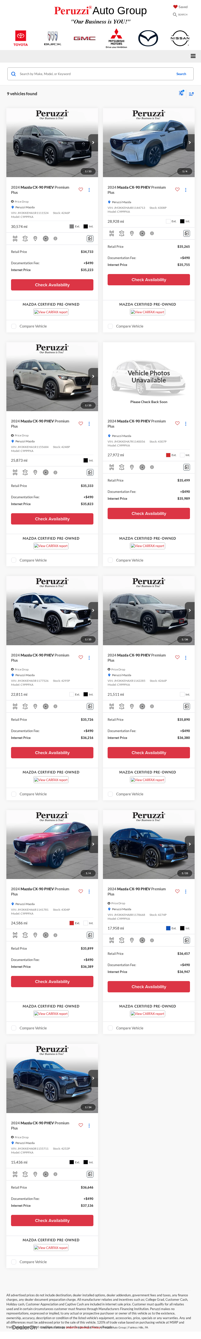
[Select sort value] (190, 94)
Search (181, 74)
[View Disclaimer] (56, 238)
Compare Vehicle (33, 326)
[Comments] (90, 238)
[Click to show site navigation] (193, 56)
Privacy (95, 1327)
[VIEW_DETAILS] (149, 376)
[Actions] (89, 189)
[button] (93, 142)
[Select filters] (181, 94)
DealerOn (71, 1327)
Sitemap (84, 1327)
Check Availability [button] (52, 285)
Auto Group (100, 10)
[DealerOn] (24, 1327)
